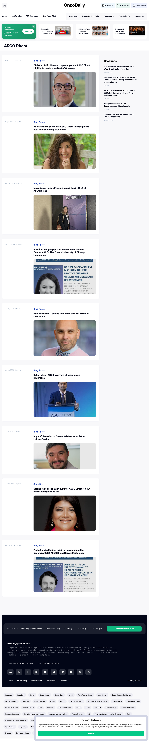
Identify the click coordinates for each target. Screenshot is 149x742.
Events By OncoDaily (90, 16)
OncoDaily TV (124, 16)
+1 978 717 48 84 (26, 663)
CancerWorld (12, 629)
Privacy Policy (22, 681)
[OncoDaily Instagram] (36, 672)
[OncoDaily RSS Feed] (88, 672)
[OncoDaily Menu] (4, 5)
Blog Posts (39, 60)
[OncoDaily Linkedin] (10, 672)
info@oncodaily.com (51, 663)
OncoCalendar (141, 5)
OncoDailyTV (97, 629)
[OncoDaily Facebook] (28, 672)
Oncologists (124, 5)
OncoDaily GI (83, 629)
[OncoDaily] (74, 5)
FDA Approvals (32, 16)
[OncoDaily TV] (45, 672)
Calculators (109, 5)
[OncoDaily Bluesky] (71, 672)
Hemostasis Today (53, 629)
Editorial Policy (36, 681)
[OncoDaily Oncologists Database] (118, 5)
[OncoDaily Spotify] (54, 672)
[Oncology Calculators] (103, 5)
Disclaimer (63, 681)
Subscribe (28, 31)
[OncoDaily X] (19, 672)
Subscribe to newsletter (124, 629)
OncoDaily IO (69, 629)
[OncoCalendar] (133, 5)
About (11, 681)
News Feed (73, 16)
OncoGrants (109, 16)
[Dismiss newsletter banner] (33, 26)
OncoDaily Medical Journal (31, 629)
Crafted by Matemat (134, 680)
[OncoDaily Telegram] (62, 672)
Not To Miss (17, 16)
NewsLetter (139, 16)
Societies (38, 484)
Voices (4, 16)
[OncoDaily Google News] (80, 672)
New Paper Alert (49, 16)
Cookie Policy (50, 681)
